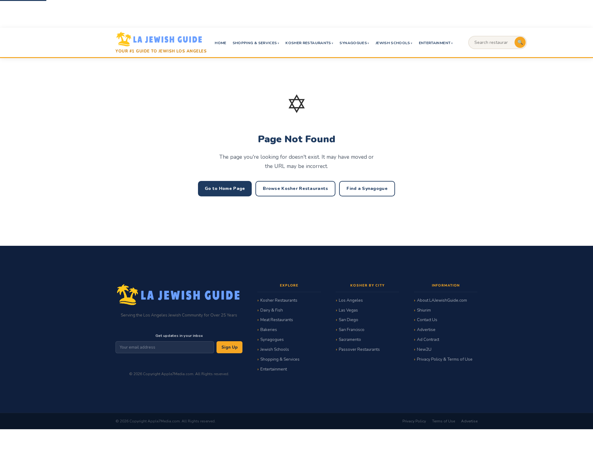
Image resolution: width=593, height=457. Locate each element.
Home (220, 42)
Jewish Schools (393, 42)
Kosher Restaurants (308, 42)
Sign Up (229, 347)
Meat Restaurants (276, 320)
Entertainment (435, 42)
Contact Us (427, 320)
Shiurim (424, 310)
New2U (424, 349)
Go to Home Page (225, 188)
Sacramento (350, 339)
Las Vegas (348, 310)
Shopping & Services (255, 42)
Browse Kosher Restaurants (295, 188)
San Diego (348, 320)
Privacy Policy (414, 421)
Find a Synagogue (367, 188)
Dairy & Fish (271, 310)
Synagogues (353, 42)
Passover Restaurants (359, 349)
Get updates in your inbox (179, 335)
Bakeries (268, 330)
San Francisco (351, 330)
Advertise (426, 330)
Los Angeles (351, 300)
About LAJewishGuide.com (442, 300)
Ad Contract (428, 339)
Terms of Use (443, 421)
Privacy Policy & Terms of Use (445, 359)
